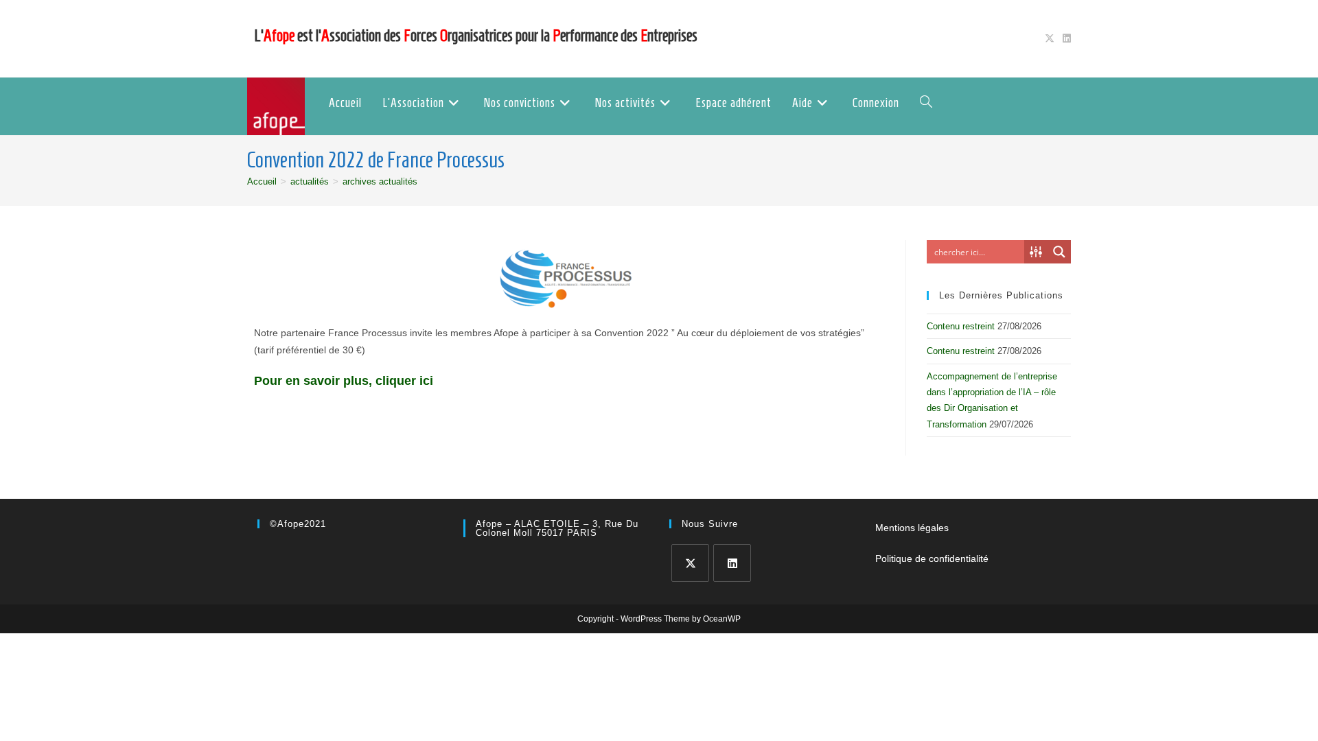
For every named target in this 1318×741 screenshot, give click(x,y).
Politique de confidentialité (931, 558)
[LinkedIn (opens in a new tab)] (1065, 38)
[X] (690, 563)
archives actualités (380, 181)
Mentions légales (912, 527)
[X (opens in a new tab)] (1050, 38)
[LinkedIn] (732, 563)
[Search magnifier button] (1059, 251)
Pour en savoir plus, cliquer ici (345, 381)
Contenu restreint (961, 326)
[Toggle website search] (926, 103)
